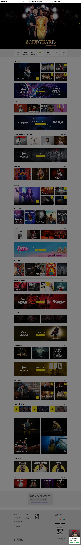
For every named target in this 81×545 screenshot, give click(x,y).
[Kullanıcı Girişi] (79, 1)
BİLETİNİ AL (74, 542)
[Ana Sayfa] (4, 1)
